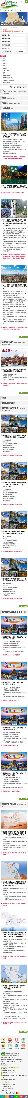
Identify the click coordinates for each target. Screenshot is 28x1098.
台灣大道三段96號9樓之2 (8, 1088)
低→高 (19, 87)
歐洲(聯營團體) (6, 75)
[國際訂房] (10, 1039)
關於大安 (16, 1048)
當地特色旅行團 (7, 82)
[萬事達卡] (17, 1093)
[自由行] (23, 1039)
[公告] (7, 1096)
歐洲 (4, 65)
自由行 (23, 1042)
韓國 (4, 60)
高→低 (24, 87)
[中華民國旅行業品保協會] (7, 1093)
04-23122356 (13, 1067)
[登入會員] (2, 1096)
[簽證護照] (3, 1046)
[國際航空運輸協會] (10, 1093)
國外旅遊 (16, 1042)
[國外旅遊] (16, 1039)
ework (12, 1064)
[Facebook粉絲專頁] (11, 1096)
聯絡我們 (23, 1048)
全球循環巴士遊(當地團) (9, 80)
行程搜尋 (20, 51)
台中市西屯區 (7, 1086)
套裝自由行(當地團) (8, 77)
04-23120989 (12, 1079)
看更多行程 (24, 336)
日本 (4, 58)
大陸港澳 (5, 68)
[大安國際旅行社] (10, 4)
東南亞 (4, 63)
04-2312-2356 (11, 1084)
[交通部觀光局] (3, 1093)
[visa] (14, 1093)
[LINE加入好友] (16, 1096)
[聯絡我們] (23, 1046)
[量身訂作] (21, 1096)
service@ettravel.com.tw (14, 1072)
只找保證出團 (7, 51)
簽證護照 (3, 1048)
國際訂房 (10, 1042)
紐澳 (4, 72)
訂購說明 (10, 1048)
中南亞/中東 (6, 70)
